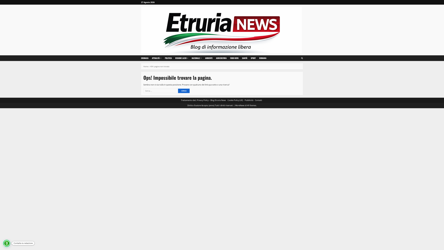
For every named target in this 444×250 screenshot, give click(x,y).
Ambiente (209, 58)
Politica (168, 58)
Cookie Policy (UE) (235, 100)
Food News (234, 58)
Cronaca (144, 58)
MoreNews (240, 105)
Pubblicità (249, 100)
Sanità (244, 58)
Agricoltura (221, 58)
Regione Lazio (181, 58)
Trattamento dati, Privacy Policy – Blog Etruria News (203, 100)
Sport (253, 58)
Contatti (258, 100)
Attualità (156, 58)
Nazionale (196, 58)
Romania (262, 58)
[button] (302, 58)
